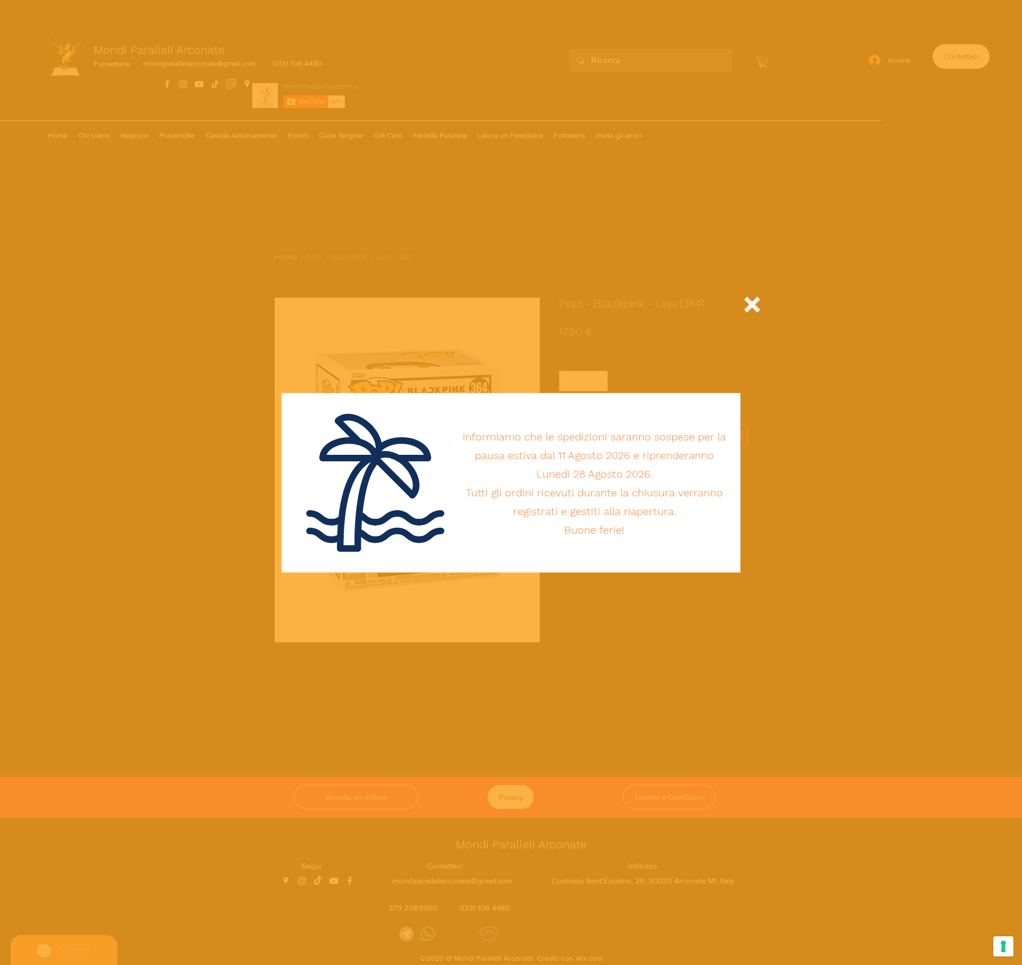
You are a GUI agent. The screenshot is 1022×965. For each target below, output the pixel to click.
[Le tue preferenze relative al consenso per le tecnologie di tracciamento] (1003, 946)
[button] (752, 305)
